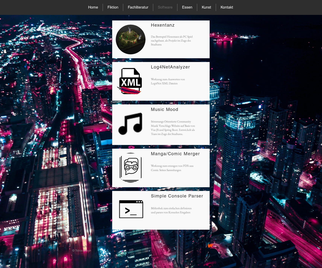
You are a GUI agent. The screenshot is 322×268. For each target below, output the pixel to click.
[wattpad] (210, 245)
